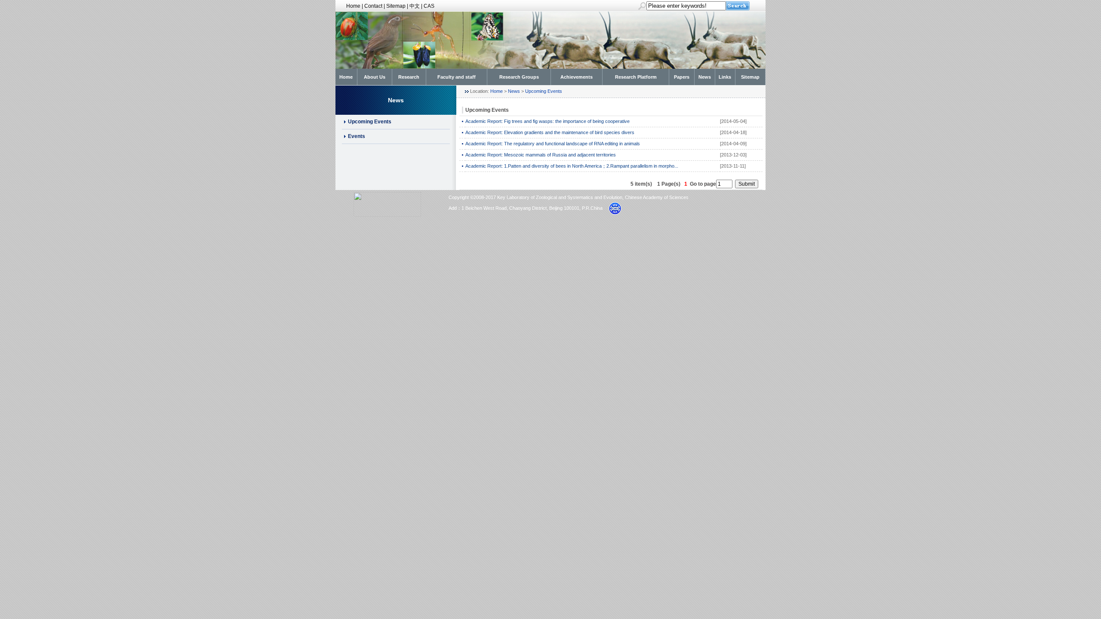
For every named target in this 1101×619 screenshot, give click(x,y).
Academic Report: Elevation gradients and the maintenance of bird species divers (549, 132)
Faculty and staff (456, 77)
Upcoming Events (369, 122)
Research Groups (519, 77)
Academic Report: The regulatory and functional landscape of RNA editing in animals (552, 143)
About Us (374, 77)
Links (725, 77)
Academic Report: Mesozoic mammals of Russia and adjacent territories (540, 154)
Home (353, 6)
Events (356, 136)
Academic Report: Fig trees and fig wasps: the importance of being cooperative (547, 121)
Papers (681, 77)
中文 (414, 6)
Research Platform (636, 77)
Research (408, 77)
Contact (373, 6)
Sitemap (396, 6)
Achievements (576, 77)
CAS (429, 6)
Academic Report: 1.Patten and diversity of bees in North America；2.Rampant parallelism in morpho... (571, 166)
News (704, 77)
